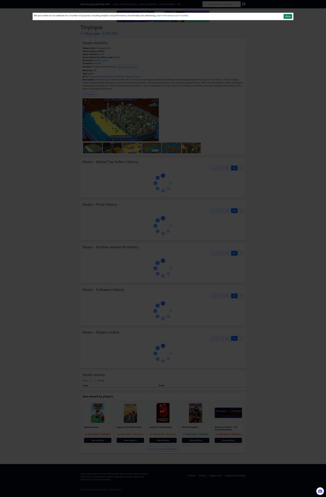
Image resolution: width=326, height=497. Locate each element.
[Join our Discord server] (320, 491)
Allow (287, 16)
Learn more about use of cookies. (172, 15)
